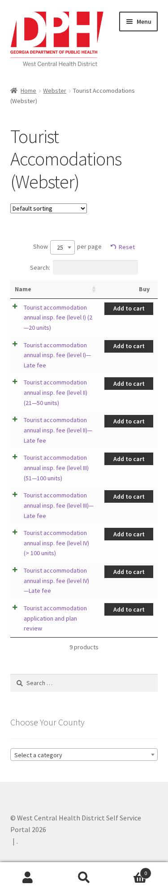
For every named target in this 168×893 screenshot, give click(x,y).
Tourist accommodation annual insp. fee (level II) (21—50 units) (55, 392)
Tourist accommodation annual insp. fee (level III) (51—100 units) (56, 467)
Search (84, 878)
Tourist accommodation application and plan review (55, 618)
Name (23, 289)
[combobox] (62, 247)
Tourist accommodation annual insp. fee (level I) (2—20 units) (58, 317)
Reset (127, 247)
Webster (54, 90)
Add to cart (129, 308)
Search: (40, 267)
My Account (28, 878)
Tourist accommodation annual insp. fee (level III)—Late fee (59, 505)
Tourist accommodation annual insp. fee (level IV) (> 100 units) (56, 543)
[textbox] (84, 755)
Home (28, 90)
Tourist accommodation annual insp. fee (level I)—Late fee (57, 355)
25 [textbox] (60, 247)
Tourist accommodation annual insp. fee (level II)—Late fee (58, 430)
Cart (129, 869)
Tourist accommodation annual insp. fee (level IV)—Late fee (56, 580)
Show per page (67, 247)
